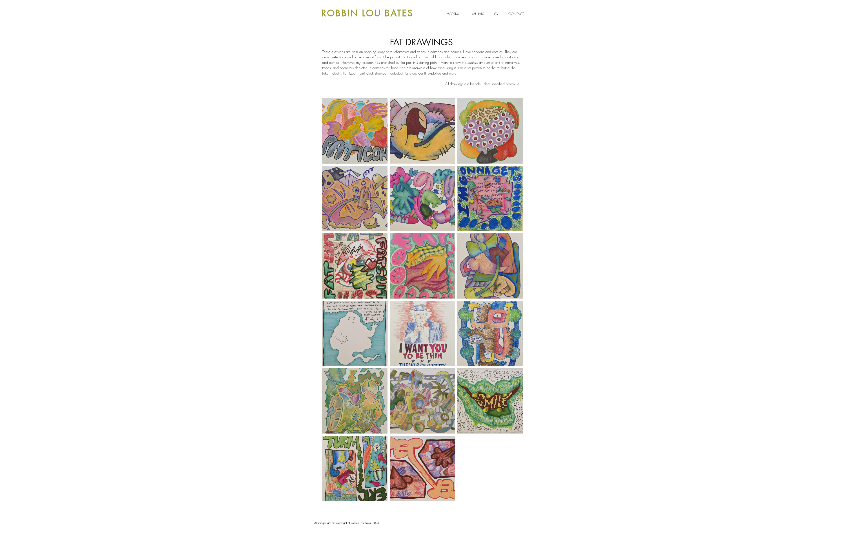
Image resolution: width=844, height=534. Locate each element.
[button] (454, 13)
